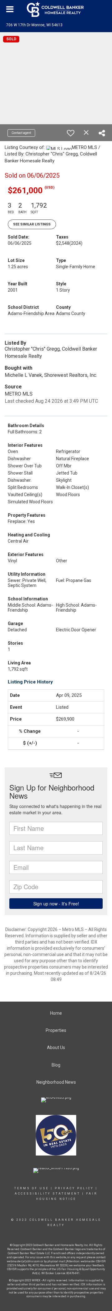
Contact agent (21, 133)
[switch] (70, 133)
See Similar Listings (32, 224)
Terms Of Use (31, 1188)
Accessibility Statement (47, 1193)
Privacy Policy (74, 1188)
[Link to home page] (56, 9)
